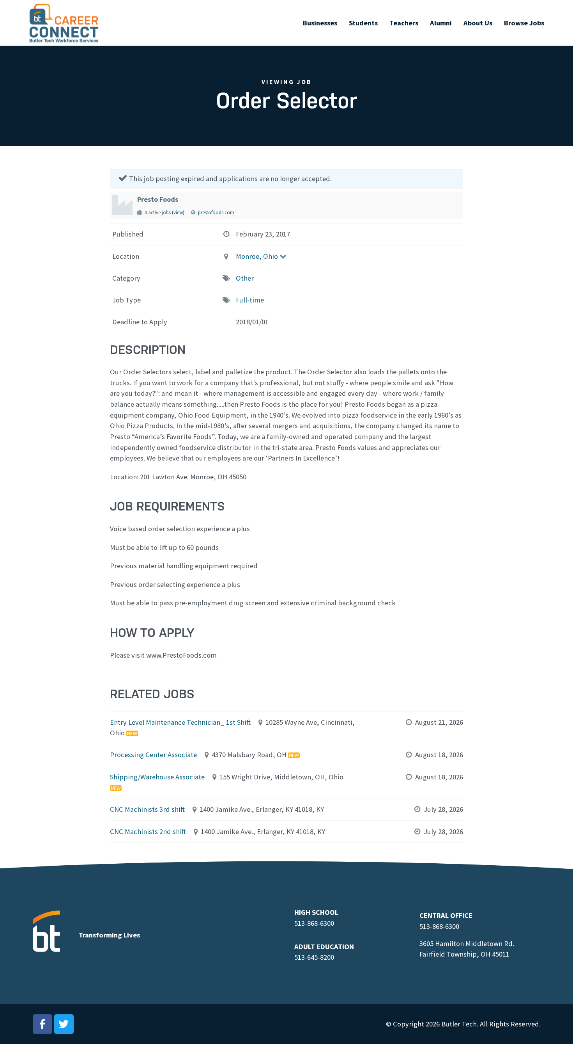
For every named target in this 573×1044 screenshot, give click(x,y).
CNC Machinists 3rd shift (147, 809)
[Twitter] (64, 1024)
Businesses (320, 22)
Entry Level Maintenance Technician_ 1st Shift (180, 722)
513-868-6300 (314, 923)
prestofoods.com (216, 212)
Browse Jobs (524, 22)
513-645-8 (309, 957)
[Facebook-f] (42, 1024)
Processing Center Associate (153, 754)
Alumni (441, 22)
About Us (477, 22)
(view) (178, 212)
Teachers (403, 22)
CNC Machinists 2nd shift (148, 831)
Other (245, 278)
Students (363, 22)
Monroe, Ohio (257, 256)
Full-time (250, 299)
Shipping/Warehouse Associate (157, 776)
